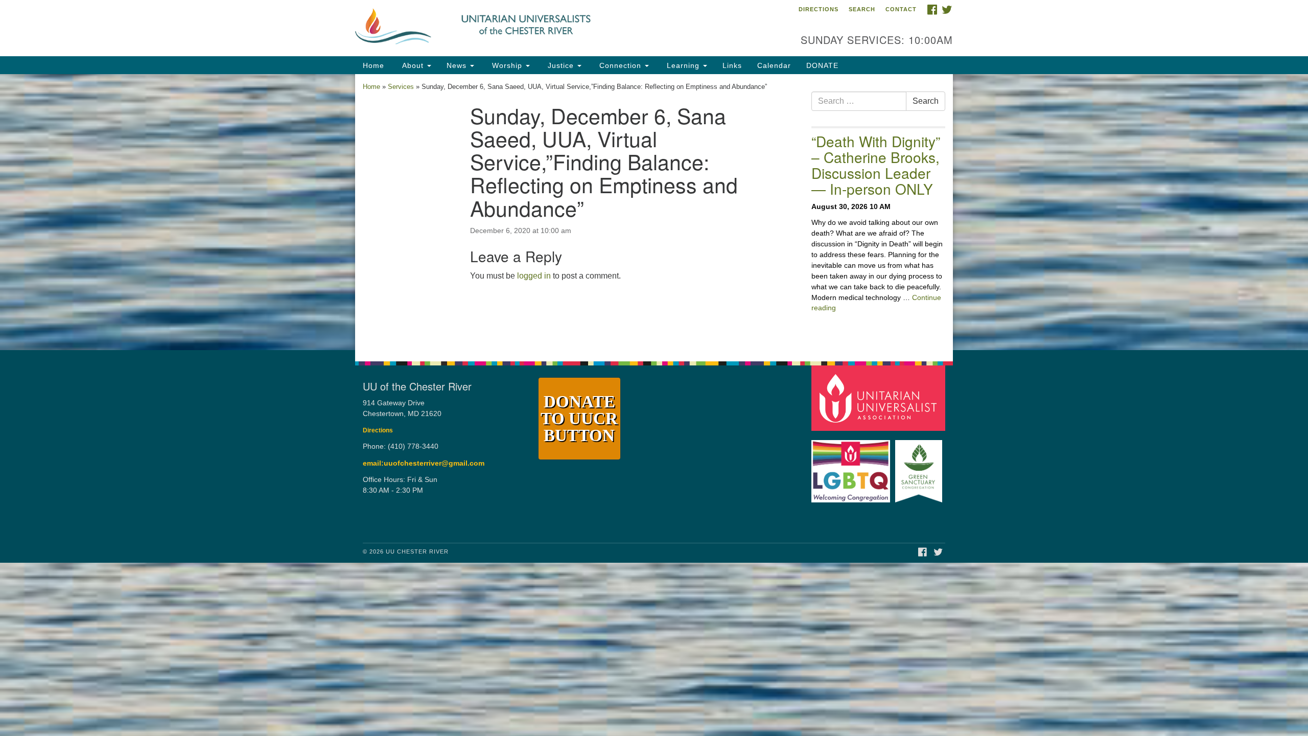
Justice (560, 65)
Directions (818, 9)
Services (401, 86)
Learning (683, 65)
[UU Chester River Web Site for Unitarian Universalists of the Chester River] (529, 28)
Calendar (774, 65)
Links (732, 65)
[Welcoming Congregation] (852, 466)
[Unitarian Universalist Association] (879, 398)
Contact (901, 9)
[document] (654, 212)
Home (373, 65)
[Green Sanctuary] (920, 466)
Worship (507, 65)
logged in (534, 275)
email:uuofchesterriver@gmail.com (423, 463)
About (413, 65)
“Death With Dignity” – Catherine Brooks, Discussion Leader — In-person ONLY (875, 164)
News (458, 65)
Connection (620, 65)
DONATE (822, 65)
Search (862, 9)
